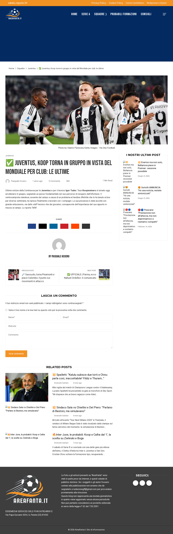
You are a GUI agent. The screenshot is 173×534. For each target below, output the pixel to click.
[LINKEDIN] (53, 226)
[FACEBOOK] (32, 226)
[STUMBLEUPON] (75, 226)
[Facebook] (135, 483)
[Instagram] (149, 483)
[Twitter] (142, 483)
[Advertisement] (86, 43)
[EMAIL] (86, 226)
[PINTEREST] (64, 226)
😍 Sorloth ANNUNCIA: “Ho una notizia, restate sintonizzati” (149, 190)
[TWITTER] (43, 226)
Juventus (9, 156)
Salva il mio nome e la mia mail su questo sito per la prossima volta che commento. (48, 310)
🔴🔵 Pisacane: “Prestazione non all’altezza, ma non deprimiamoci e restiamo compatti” (148, 216)
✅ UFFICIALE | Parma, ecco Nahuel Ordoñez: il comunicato (80, 274)
